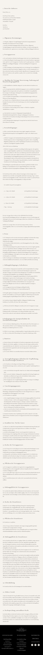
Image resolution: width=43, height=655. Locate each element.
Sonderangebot (16, 2)
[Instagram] (35, 645)
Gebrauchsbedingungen (21, 644)
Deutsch (27, 4)
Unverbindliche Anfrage (21, 639)
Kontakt (22, 4)
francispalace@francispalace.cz (7, 648)
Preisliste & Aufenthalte (14, 4)
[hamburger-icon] (41, 8)
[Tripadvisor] (39, 645)
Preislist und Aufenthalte (21, 642)
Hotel (22, 2)
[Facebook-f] (32, 645)
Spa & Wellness (28, 2)
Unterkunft (21, 641)
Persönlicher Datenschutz (21, 646)
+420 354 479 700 (7, 646)
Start (10, 2)
